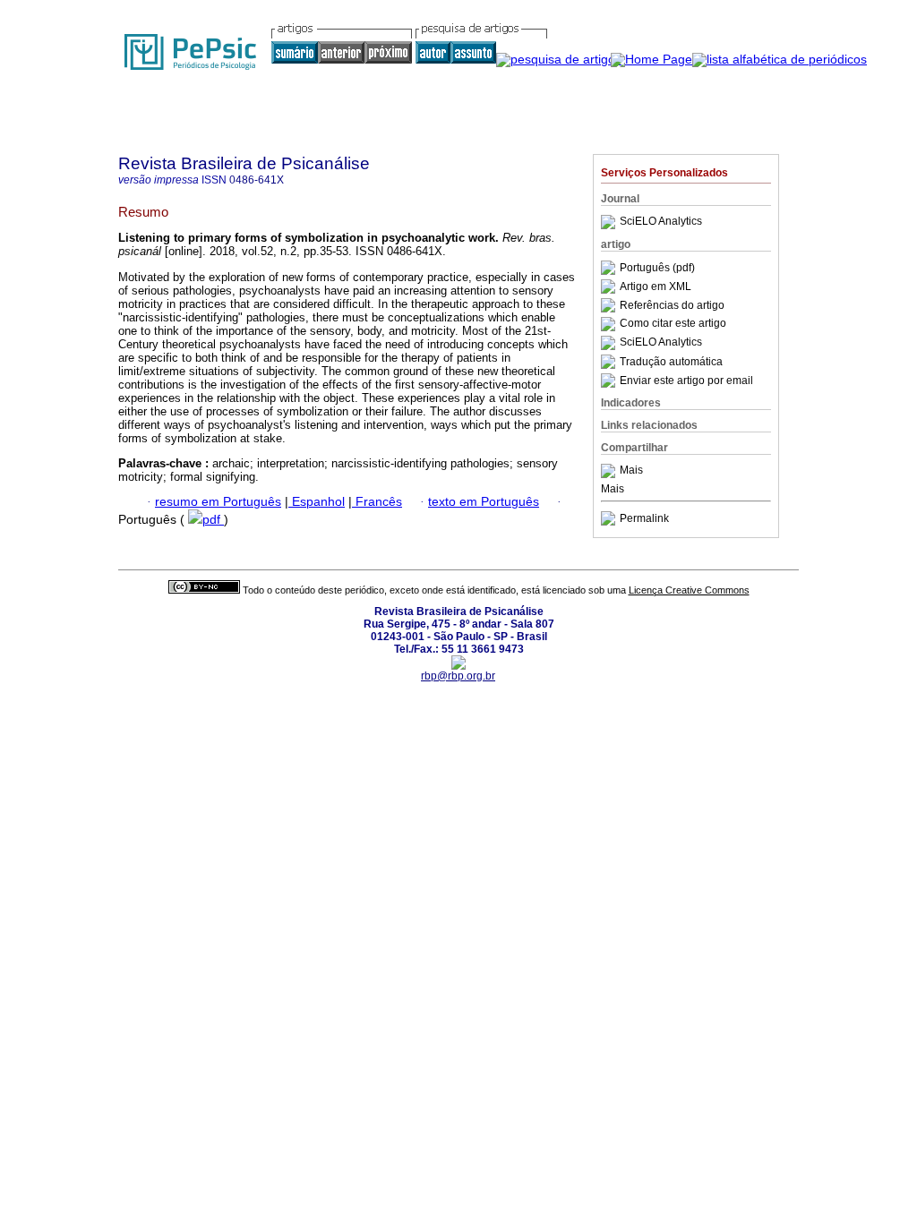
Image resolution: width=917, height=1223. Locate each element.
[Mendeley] (610, 471)
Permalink (644, 518)
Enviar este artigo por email (686, 380)
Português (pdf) (657, 267)
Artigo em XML (655, 286)
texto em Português (483, 502)
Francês (377, 502)
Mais (631, 471)
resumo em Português (218, 502)
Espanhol (316, 502)
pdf (213, 519)
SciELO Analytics (661, 222)
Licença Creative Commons (689, 590)
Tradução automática (671, 361)
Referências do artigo (672, 305)
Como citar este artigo (673, 324)
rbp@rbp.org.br (458, 676)
